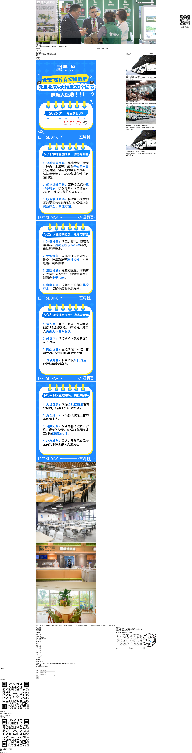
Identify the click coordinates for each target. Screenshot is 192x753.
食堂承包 (58, 8)
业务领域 (58, 10)
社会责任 (58, 35)
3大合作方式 (39, 659)
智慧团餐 (58, 11)
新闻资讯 (58, 28)
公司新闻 (58, 29)
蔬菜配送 (58, 6)
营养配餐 (58, 13)
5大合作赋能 (39, 661)
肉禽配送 (58, 4)
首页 (57, 1)
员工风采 (58, 33)
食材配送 (58, 2)
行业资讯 (58, 31)
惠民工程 (58, 17)
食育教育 (58, 19)
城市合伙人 (59, 37)
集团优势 (58, 22)
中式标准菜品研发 (61, 20)
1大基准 (38, 657)
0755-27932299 (4, 752)
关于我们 (58, 26)
